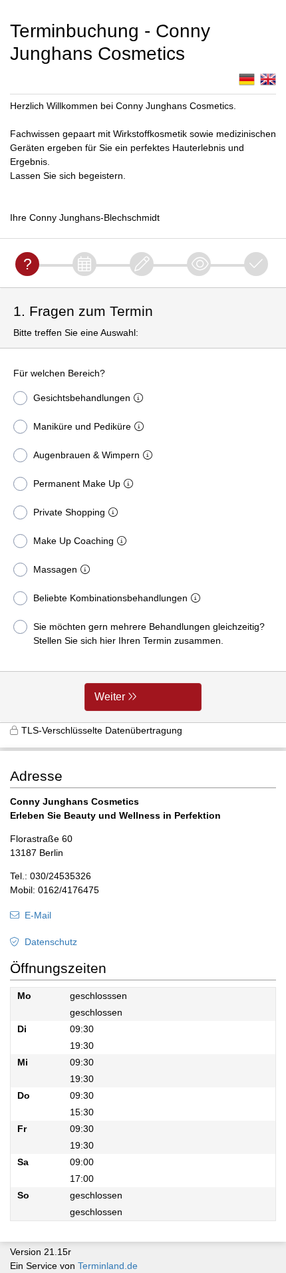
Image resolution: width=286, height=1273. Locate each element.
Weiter (109, 696)
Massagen (55, 569)
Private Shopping (69, 512)
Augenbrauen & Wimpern (86, 455)
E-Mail (38, 915)
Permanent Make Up (76, 483)
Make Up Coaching (73, 540)
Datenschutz (51, 941)
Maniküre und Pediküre (82, 426)
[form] (143, 505)
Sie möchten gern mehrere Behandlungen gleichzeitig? (149, 633)
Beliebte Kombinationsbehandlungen (110, 598)
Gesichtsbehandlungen (81, 397)
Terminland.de (108, 1265)
